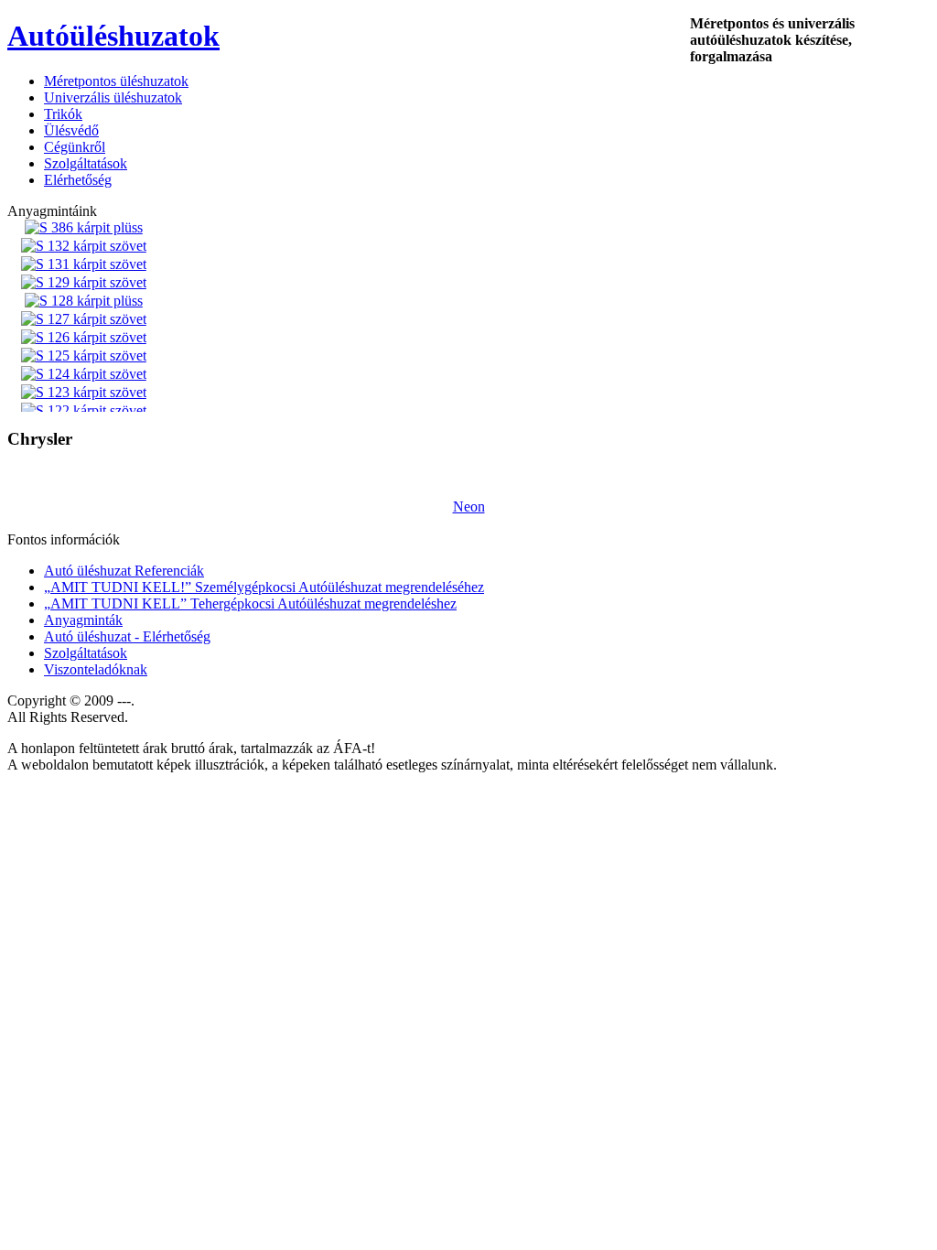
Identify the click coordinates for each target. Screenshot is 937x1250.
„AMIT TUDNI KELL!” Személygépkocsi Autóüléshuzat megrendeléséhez (264, 587)
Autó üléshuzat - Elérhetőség (127, 636)
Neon (469, 506)
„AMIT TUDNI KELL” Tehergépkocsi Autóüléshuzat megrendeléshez (250, 603)
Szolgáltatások (85, 653)
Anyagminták (83, 620)
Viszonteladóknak (95, 669)
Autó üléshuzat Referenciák (124, 570)
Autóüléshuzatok (113, 35)
